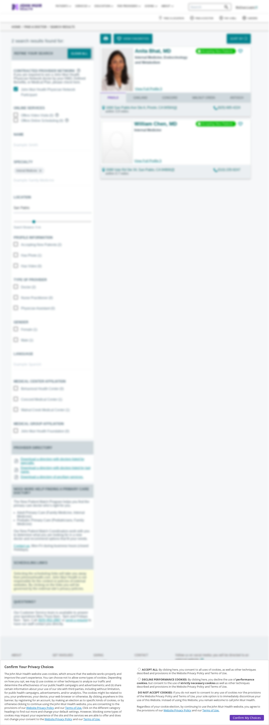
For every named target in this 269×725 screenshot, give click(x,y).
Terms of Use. (73, 708)
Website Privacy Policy (40, 708)
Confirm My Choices (247, 718)
